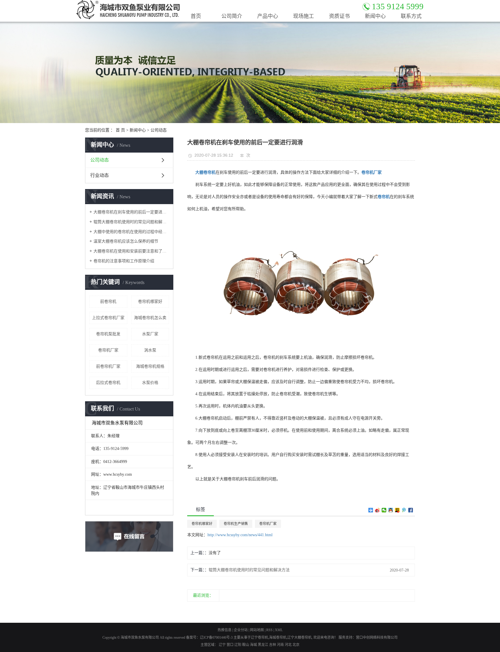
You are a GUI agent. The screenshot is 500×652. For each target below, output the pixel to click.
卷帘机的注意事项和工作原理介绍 (123, 261)
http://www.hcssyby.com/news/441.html (240, 535)
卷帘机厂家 (108, 350)
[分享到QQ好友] (390, 510)
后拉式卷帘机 (108, 382)
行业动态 (99, 175)
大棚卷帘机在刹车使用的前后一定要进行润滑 (131, 212)
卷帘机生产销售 (236, 524)
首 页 (120, 130)
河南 (280, 645)
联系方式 (411, 16)
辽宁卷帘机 (259, 637)
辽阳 (237, 645)
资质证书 (339, 16)
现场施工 (303, 16)
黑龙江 (263, 645)
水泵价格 (150, 382)
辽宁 (222, 645)
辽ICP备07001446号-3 (216, 637)
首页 (196, 16)
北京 (296, 645)
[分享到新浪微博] (377, 510)
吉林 (272, 645)
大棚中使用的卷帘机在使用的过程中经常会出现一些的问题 (131, 232)
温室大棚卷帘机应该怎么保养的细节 (125, 241)
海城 (253, 645)
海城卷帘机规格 (150, 366)
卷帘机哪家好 (150, 301)
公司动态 (158, 130)
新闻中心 (375, 16)
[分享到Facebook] (410, 510)
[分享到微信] (384, 510)
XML (279, 630)
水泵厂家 (150, 334)
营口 (230, 645)
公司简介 (231, 16)
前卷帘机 (108, 301)
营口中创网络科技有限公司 (377, 637)
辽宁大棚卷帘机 (299, 637)
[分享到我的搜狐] (397, 510)
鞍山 (245, 645)
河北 (288, 645)
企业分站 (241, 630)
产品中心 (267, 16)
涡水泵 (150, 350)
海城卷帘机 (277, 637)
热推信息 (224, 630)
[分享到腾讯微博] (404, 510)
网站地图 (257, 630)
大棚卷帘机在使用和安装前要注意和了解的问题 (131, 251)
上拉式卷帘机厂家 (108, 318)
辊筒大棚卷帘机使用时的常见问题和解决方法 (131, 222)
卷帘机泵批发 (108, 334)
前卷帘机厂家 (108, 366)
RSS (269, 630)
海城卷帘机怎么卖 (150, 318)
